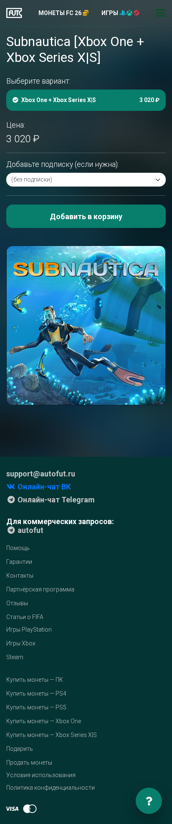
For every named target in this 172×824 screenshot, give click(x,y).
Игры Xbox (20, 643)
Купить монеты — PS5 (36, 707)
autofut (29, 530)
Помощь (18, 548)
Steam (14, 657)
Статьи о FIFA (24, 617)
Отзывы (17, 603)
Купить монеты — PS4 (36, 693)
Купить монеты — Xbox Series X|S (51, 735)
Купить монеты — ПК (34, 679)
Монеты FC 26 (60, 13)
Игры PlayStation (29, 629)
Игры (110, 13)
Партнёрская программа (40, 589)
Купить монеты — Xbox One (43, 721)
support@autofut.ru (40, 473)
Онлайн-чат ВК (43, 486)
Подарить (19, 748)
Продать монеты (29, 762)
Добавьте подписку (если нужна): (62, 164)
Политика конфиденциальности (50, 787)
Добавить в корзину (86, 216)
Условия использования (41, 775)
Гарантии (19, 561)
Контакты (19, 575)
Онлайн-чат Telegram (55, 499)
